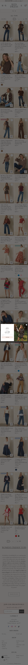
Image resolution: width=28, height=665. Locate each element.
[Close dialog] (26, 324)
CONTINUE (7, 337)
